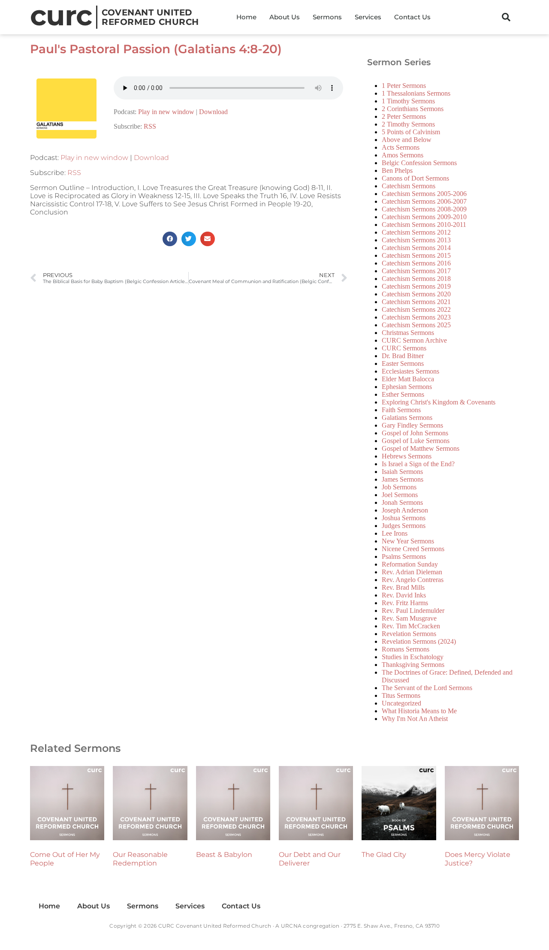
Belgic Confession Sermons (419, 162)
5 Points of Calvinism (411, 132)
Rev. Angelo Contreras (412, 579)
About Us (284, 17)
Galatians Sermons (407, 417)
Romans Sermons (405, 649)
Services (368, 17)
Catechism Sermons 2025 (416, 325)
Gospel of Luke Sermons (415, 440)
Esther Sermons (403, 394)
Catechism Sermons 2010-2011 (424, 224)
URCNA (291, 926)
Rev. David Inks (404, 595)
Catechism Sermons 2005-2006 (424, 193)
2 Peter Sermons (404, 116)
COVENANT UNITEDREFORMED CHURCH (150, 17)
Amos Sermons (402, 155)
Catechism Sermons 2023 (416, 317)
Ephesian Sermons (407, 386)
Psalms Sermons (404, 556)
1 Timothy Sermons (408, 101)
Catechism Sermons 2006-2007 (424, 201)
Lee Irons (394, 533)
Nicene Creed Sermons (413, 548)
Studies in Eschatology (412, 656)
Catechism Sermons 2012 (416, 232)
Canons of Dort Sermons (415, 178)
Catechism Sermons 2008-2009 (424, 209)
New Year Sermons (408, 541)
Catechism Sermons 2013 (416, 240)
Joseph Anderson (405, 510)
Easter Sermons (403, 363)
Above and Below (406, 139)
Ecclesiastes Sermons (410, 371)
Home (246, 17)
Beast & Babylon (224, 854)
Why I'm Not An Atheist (415, 718)
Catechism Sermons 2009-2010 (424, 216)
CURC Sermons (404, 348)
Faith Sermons (401, 409)
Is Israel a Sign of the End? (418, 463)
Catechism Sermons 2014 (416, 247)
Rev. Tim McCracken (411, 626)
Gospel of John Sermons (415, 433)
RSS (150, 126)
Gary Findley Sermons (412, 425)
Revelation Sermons (409, 633)
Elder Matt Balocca (408, 379)
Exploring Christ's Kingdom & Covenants (438, 402)
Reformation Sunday (410, 564)
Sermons (327, 17)
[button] (506, 17)
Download (213, 111)
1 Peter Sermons (404, 85)
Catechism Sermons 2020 (416, 294)
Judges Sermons (403, 525)
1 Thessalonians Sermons (416, 93)
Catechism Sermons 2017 (416, 270)
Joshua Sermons (403, 518)
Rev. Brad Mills (403, 587)
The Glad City (384, 854)
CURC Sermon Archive (414, 340)
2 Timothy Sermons (408, 124)
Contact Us (412, 17)
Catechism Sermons (408, 186)
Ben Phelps (397, 170)
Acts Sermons (400, 147)
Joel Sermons (400, 494)
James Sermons (402, 479)
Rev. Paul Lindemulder (413, 610)
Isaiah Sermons (402, 471)
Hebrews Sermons (406, 456)
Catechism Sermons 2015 (416, 255)
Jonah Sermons (402, 502)
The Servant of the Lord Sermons (427, 687)
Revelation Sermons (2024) (419, 641)
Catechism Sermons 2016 (416, 263)
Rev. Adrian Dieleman (412, 572)
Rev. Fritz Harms (405, 602)
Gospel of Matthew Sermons (420, 448)
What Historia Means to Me (419, 711)
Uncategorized (401, 703)
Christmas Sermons (408, 332)
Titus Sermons (401, 695)
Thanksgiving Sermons (413, 664)
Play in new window (166, 111)
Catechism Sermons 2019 (416, 286)
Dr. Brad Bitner (403, 355)
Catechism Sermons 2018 (416, 278)
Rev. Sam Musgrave (409, 618)
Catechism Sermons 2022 (416, 309)
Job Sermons (399, 487)
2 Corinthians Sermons (412, 108)
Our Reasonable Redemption (140, 858)
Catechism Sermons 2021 (416, 301)
